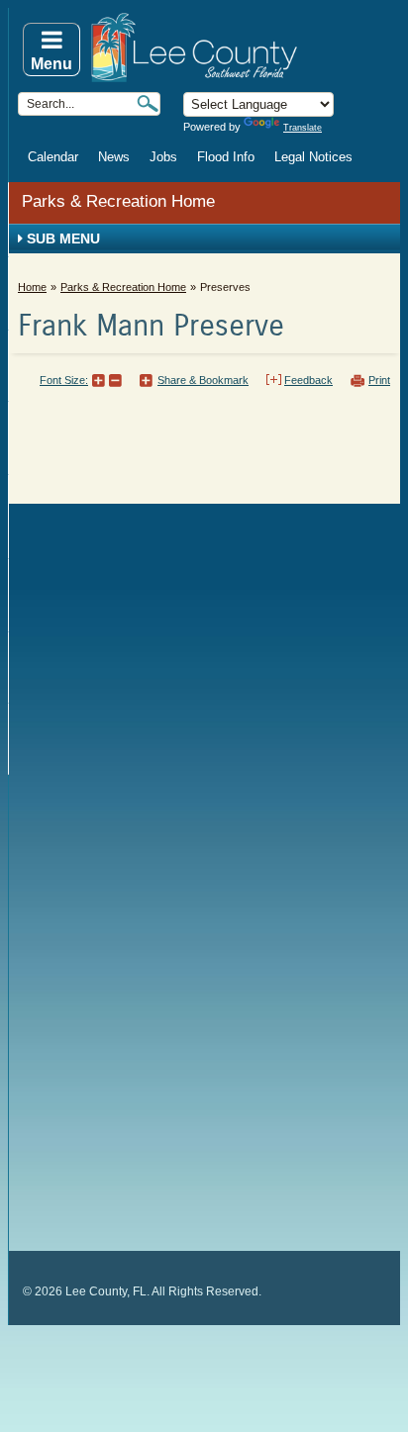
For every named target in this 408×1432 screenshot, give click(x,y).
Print (379, 380)
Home (32, 287)
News (114, 156)
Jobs (163, 156)
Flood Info (226, 156)
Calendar (53, 156)
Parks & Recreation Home (118, 201)
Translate (302, 128)
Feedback (308, 380)
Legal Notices (313, 156)
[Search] (147, 103)
